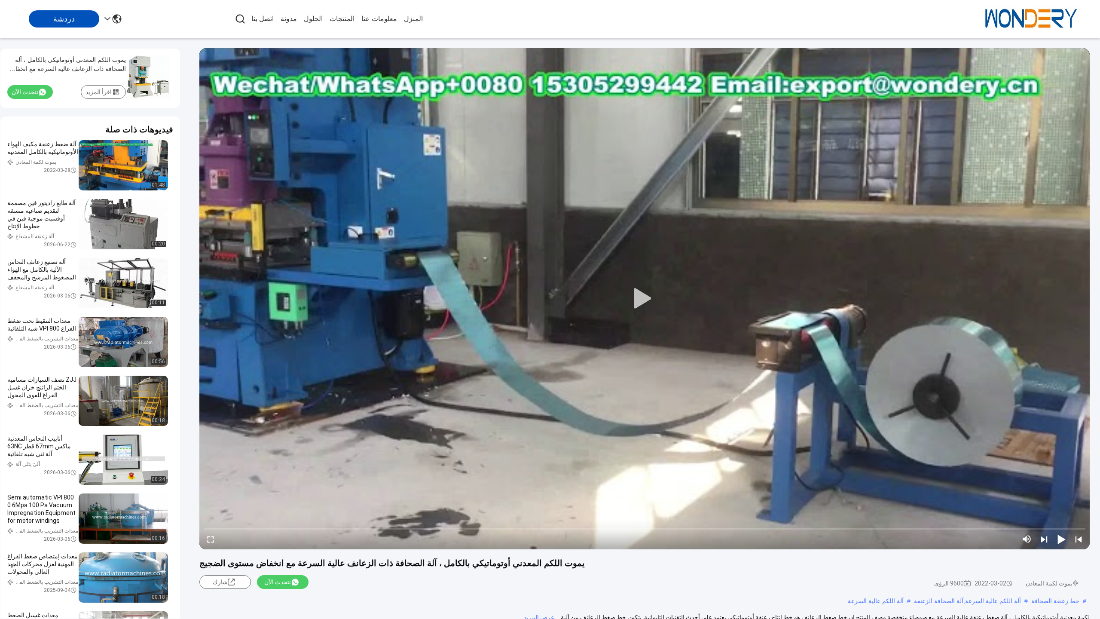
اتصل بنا (262, 18)
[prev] (1078, 539)
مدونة (289, 18)
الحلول (313, 18)
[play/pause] (1061, 539)
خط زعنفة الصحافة (1055, 601)
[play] (644, 299)
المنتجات (342, 18)
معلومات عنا (379, 18)
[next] (1044, 539)
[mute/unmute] (1027, 539)
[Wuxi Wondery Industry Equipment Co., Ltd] (1031, 19)
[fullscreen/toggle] (210, 539)
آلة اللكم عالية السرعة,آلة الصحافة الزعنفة (967, 601)
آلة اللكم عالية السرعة (876, 601)
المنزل (413, 18)
